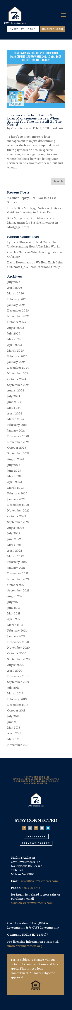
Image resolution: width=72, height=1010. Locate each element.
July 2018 (13, 716)
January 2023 (16, 499)
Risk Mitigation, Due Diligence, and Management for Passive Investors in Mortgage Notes (32, 223)
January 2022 (16, 567)
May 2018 (13, 727)
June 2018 (13, 722)
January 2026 (16, 305)
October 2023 (16, 447)
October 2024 (16, 379)
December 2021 (17, 573)
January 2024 (16, 430)
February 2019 (17, 699)
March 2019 (15, 693)
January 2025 (16, 362)
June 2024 (14, 402)
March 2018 (15, 739)
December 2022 (18, 504)
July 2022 (13, 533)
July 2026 (13, 282)
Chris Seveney (21, 128)
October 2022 (16, 516)
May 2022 (14, 545)
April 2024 (14, 413)
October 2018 (16, 710)
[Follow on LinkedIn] (48, 828)
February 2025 (17, 356)
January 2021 (16, 636)
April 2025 (14, 345)
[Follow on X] (30, 828)
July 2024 (13, 396)
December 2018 (17, 704)
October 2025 (16, 322)
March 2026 (15, 293)
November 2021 (18, 579)
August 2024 (15, 390)
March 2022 (15, 556)
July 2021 (13, 602)
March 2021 (15, 625)
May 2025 (13, 339)
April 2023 (14, 482)
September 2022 (18, 522)
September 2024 (18, 385)
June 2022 (14, 539)
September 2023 (18, 453)
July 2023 (13, 465)
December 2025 (18, 310)
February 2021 (17, 630)
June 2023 (14, 470)
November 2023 (18, 442)
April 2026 (14, 287)
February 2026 (17, 299)
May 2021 (13, 613)
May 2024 (14, 407)
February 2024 (17, 425)
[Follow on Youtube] (42, 828)
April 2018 (14, 733)
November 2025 (18, 316)
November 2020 (18, 647)
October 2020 (16, 653)
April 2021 (14, 619)
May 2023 (14, 476)
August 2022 (15, 527)
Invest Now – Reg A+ (23, 29)
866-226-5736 (31, 888)
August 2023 (15, 459)
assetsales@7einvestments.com (32, 903)
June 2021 (13, 607)
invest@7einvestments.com (39, 881)
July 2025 (13, 333)
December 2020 (18, 642)
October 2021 (16, 585)
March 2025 (15, 350)
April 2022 (14, 550)
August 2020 (15, 665)
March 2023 (15, 487)
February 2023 (17, 493)
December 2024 (18, 367)
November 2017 (18, 745)
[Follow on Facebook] (24, 828)
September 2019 (18, 682)
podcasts (57, 128)
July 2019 (13, 687)
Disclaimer (36, 836)
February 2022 (17, 562)
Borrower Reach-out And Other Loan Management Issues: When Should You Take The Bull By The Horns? (34, 120)
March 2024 (15, 419)
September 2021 (18, 590)
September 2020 (18, 659)
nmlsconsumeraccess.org (24, 946)
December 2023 (18, 436)
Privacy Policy (36, 843)
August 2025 (15, 327)
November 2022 (18, 510)
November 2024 (18, 373)
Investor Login (52, 29)
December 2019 (17, 676)
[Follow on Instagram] (36, 828)
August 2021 (15, 596)
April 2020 (14, 670)
